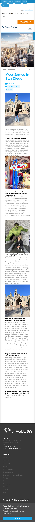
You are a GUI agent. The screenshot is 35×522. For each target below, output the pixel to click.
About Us (4, 13)
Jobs (3, 16)
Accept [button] (17, 518)
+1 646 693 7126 (10, 446)
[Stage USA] (17, 27)
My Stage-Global (28, 10)
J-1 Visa (5, 466)
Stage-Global (4, 1)
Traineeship (6, 463)
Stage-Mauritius (5, 5)
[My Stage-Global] (22, 10)
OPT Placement (8, 469)
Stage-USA (11, 1)
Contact (28, 13)
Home (4, 69)
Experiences (11, 69)
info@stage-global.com (14, 448)
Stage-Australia (17, 1)
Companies (15, 13)
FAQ (10, 13)
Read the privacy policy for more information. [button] (14, 512)
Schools (22, 13)
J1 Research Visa (8, 472)
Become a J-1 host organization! (25, 22)
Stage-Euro (24, 1)
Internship (6, 460)
